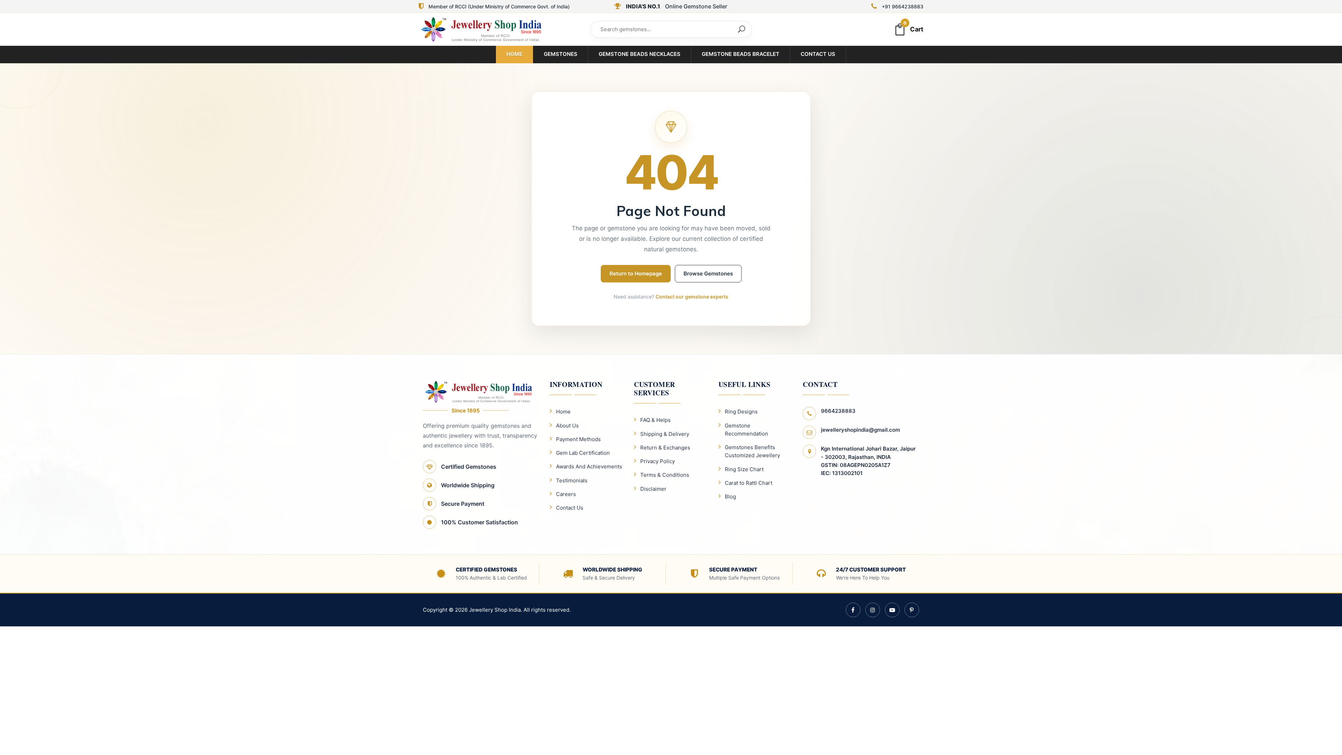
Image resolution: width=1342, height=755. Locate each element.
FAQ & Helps (655, 420)
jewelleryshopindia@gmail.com (860, 429)
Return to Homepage (635, 273)
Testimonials (571, 480)
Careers (566, 494)
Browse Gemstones (708, 273)
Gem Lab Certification (583, 453)
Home (514, 54)
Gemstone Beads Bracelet (740, 54)
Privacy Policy (657, 461)
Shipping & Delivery (664, 434)
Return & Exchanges (665, 447)
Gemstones (560, 54)
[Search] (741, 29)
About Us (567, 425)
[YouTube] (892, 610)
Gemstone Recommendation (746, 429)
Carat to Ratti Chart (748, 483)
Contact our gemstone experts (692, 297)
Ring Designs (741, 411)
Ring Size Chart (744, 469)
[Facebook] (853, 610)
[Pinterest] (911, 610)
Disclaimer (653, 489)
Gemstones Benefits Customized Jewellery (752, 451)
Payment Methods (578, 439)
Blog (730, 496)
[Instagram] (872, 610)
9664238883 (838, 411)
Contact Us (818, 54)
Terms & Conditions (664, 475)
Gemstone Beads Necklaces (639, 54)
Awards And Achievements (589, 466)
